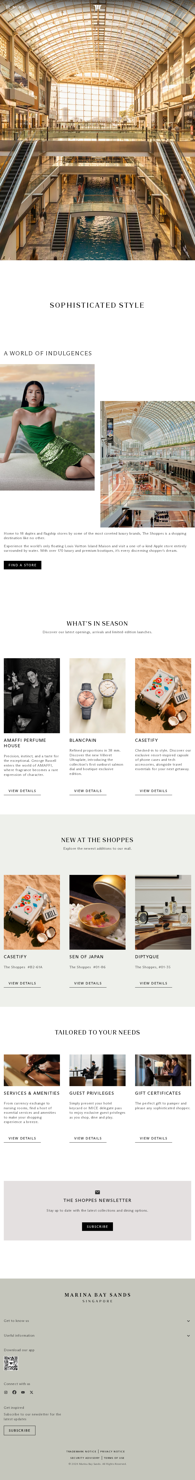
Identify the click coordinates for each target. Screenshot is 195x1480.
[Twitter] (31, 1393)
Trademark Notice (81, 1451)
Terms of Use (114, 1458)
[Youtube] (23, 1393)
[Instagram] (6, 1393)
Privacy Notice (112, 1451)
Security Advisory (85, 1458)
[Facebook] (14, 1393)
